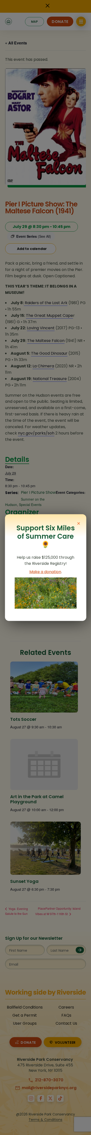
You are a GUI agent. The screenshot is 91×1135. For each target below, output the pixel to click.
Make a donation (45, 572)
